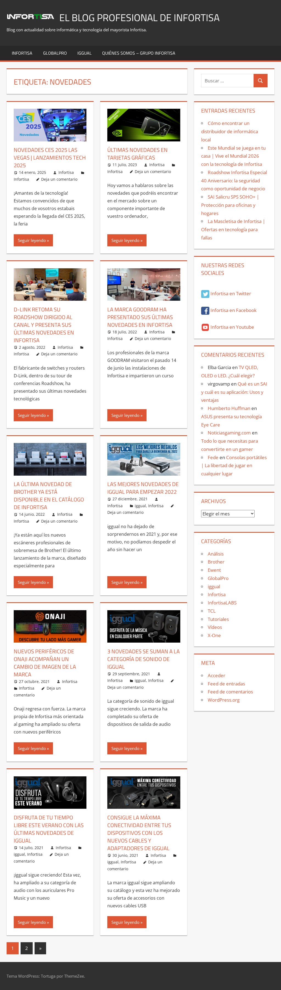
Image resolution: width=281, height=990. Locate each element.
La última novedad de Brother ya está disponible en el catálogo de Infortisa (49, 495)
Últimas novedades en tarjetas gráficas (137, 154)
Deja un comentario (59, 179)
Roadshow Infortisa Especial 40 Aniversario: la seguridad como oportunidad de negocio (234, 180)
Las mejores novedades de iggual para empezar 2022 (143, 488)
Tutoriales (218, 619)
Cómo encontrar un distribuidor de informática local (229, 131)
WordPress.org (224, 700)
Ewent (214, 570)
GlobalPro (55, 53)
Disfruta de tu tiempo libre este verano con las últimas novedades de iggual (49, 829)
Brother (216, 562)
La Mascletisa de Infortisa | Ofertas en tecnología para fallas (233, 229)
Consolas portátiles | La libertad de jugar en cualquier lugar (234, 465)
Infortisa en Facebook (233, 310)
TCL (212, 611)
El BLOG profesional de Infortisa (139, 17)
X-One (214, 635)
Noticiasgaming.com (229, 433)
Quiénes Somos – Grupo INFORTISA (138, 53)
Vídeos (215, 627)
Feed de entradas (226, 684)
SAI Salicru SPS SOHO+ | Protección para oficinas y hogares (230, 205)
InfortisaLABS (222, 602)
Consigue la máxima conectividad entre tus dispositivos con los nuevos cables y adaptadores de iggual (139, 832)
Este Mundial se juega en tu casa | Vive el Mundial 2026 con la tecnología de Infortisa (233, 156)
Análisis (216, 554)
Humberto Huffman (229, 408)
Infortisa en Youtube (231, 327)
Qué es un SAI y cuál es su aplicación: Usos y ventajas (234, 392)
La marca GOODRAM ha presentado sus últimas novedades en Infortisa (140, 317)
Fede (213, 457)
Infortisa (22, 53)
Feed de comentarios (230, 691)
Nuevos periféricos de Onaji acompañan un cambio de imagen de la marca (45, 663)
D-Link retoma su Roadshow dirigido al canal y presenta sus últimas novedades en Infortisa (44, 324)
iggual (84, 53)
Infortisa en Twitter (230, 293)
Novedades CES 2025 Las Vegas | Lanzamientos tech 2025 (50, 157)
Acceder (216, 675)
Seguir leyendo (32, 240)
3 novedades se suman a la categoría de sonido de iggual (143, 659)
